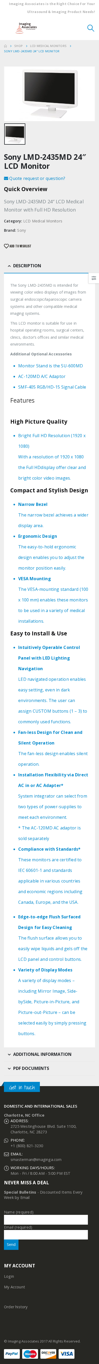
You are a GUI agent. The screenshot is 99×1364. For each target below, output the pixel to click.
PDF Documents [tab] (31, 1068)
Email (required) (18, 1227)
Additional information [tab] (42, 1054)
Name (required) (19, 1212)
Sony (21, 230)
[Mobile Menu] (8, 28)
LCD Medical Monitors (42, 220)
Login (9, 1276)
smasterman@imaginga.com (36, 1159)
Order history (16, 1306)
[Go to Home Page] (5, 46)
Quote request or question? (36, 178)
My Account (14, 1286)
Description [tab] (27, 266)
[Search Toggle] (91, 28)
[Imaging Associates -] (27, 28)
